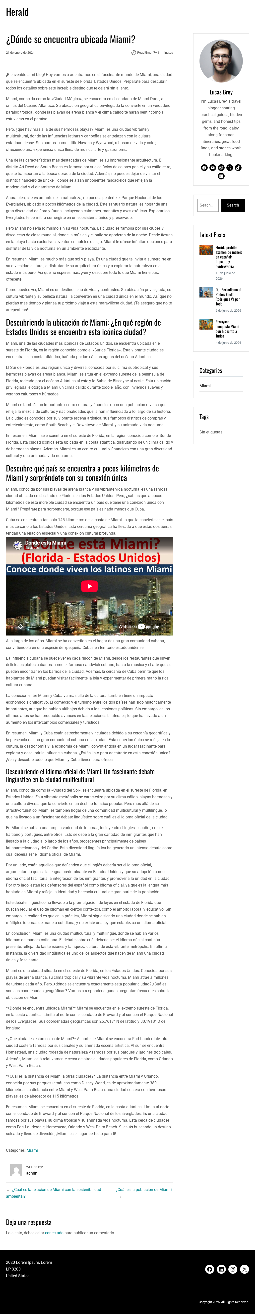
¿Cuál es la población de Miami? (144, 1189)
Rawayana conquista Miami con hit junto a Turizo (227, 328)
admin (31, 1173)
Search (233, 205)
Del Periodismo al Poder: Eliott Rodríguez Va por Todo (228, 296)
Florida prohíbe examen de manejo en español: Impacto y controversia (229, 257)
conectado (54, 1232)
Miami (32, 1150)
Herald (17, 11)
